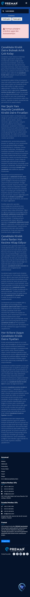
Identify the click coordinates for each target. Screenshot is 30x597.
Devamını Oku (5, 541)
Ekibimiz (3, 461)
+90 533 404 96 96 (9, 489)
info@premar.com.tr (9, 493)
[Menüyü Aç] (26, 3)
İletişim (3, 476)
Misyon (3, 471)
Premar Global (4, 469)
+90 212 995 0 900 (9, 506)
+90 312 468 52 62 (9, 486)
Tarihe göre (6, 19)
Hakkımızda (4, 464)
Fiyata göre (17, 19)
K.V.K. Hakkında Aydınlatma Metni (9, 479)
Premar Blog (4, 466)
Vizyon (3, 474)
